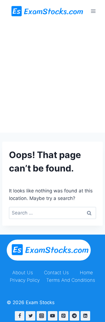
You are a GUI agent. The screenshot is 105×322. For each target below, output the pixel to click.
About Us (22, 272)
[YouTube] (52, 316)
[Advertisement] (52, 77)
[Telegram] (74, 316)
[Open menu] (93, 11)
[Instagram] (41, 316)
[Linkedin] (85, 316)
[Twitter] (30, 316)
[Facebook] (19, 316)
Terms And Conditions (70, 280)
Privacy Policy (25, 280)
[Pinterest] (63, 316)
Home (86, 272)
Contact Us (56, 272)
